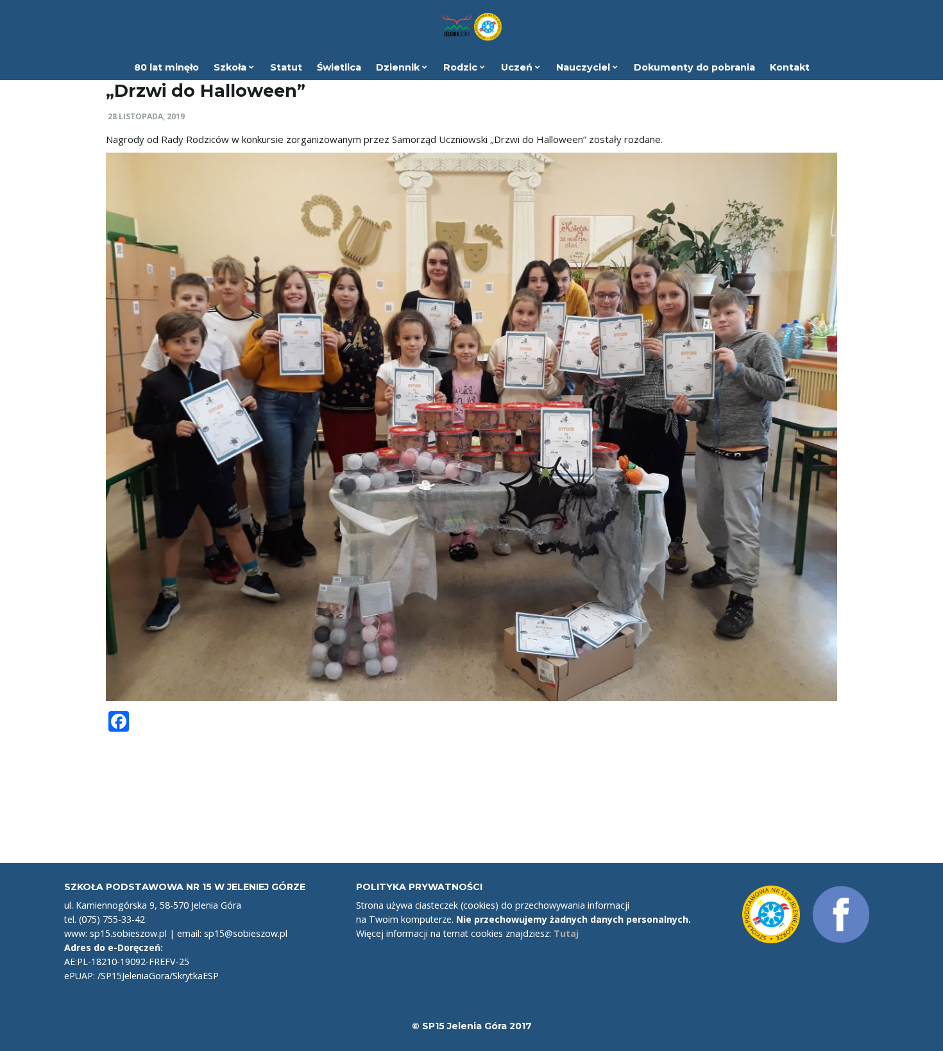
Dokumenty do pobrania (694, 67)
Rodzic (461, 67)
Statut (286, 67)
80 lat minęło (166, 67)
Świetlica (339, 67)
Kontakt (790, 67)
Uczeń (518, 67)
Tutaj (566, 933)
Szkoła (231, 67)
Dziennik (399, 67)
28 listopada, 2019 (146, 116)
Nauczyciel (584, 67)
